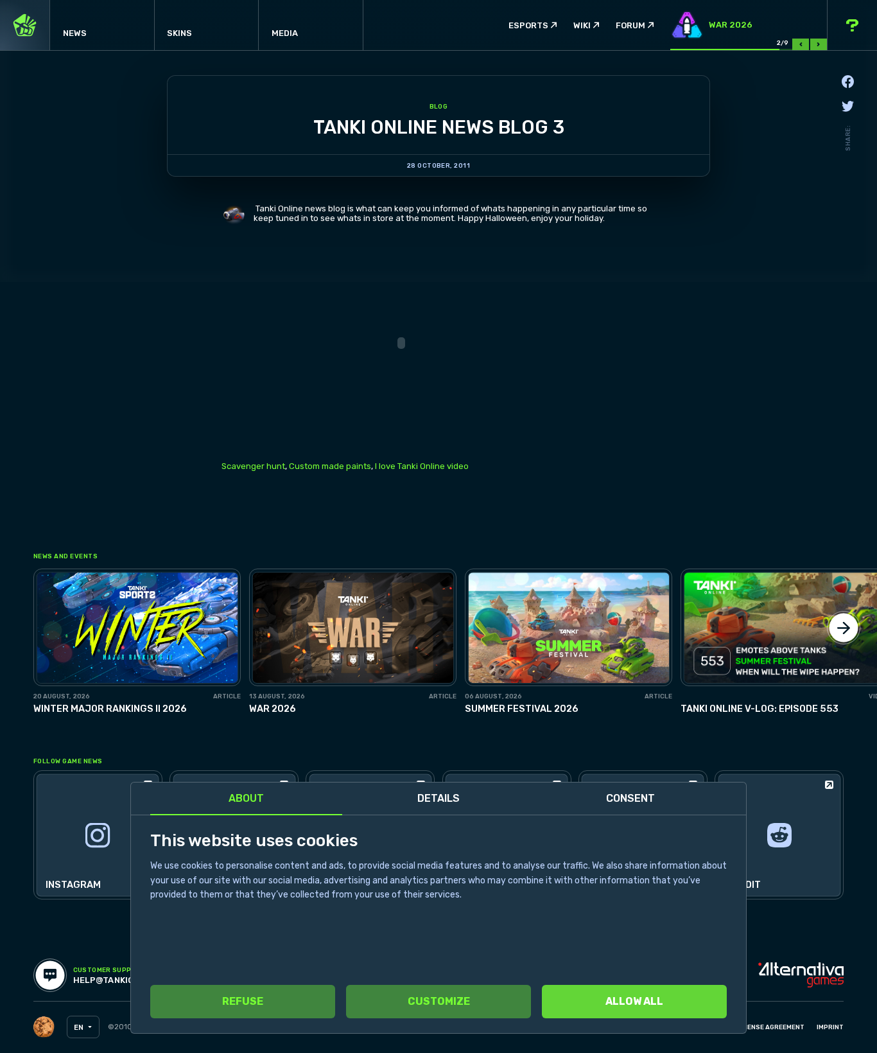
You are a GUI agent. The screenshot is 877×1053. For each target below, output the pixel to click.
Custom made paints (330, 466)
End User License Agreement (754, 1027)
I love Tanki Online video (422, 466)
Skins (179, 33)
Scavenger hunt (253, 466)
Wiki (582, 25)
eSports (528, 25)
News (75, 33)
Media (285, 33)
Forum (630, 25)
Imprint (830, 1027)
